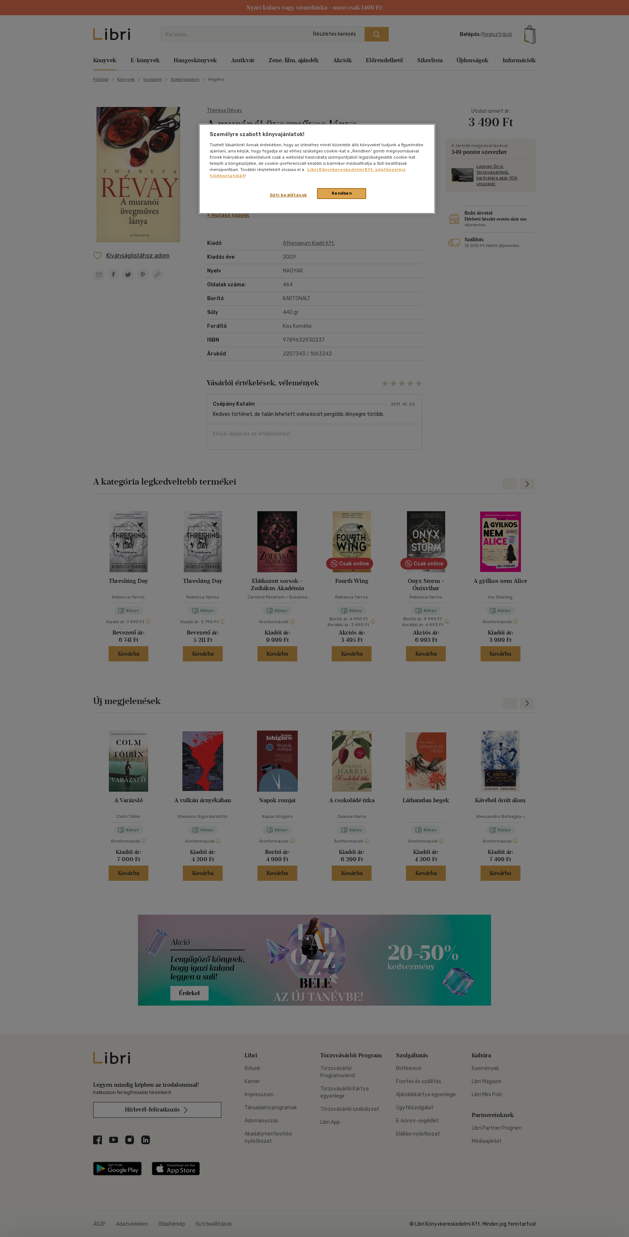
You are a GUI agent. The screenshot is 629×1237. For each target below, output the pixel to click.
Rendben (342, 193)
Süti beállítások (288, 195)
